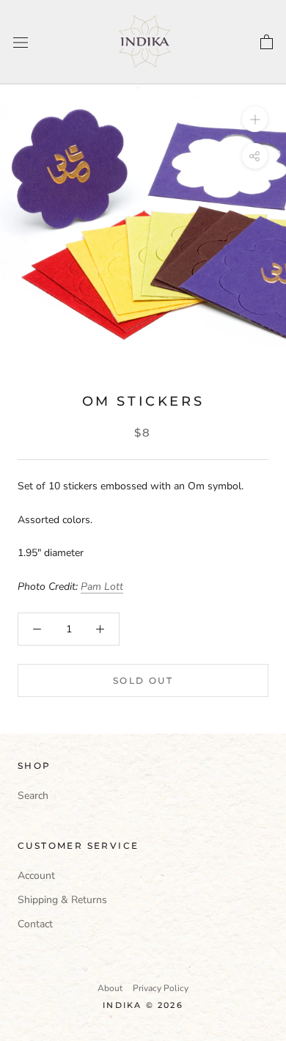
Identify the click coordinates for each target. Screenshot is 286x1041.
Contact (35, 924)
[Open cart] (266, 42)
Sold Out (143, 680)
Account (36, 876)
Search (33, 796)
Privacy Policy (160, 988)
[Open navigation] (20, 42)
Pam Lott (102, 586)
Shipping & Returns (62, 900)
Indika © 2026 (143, 1005)
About (110, 988)
